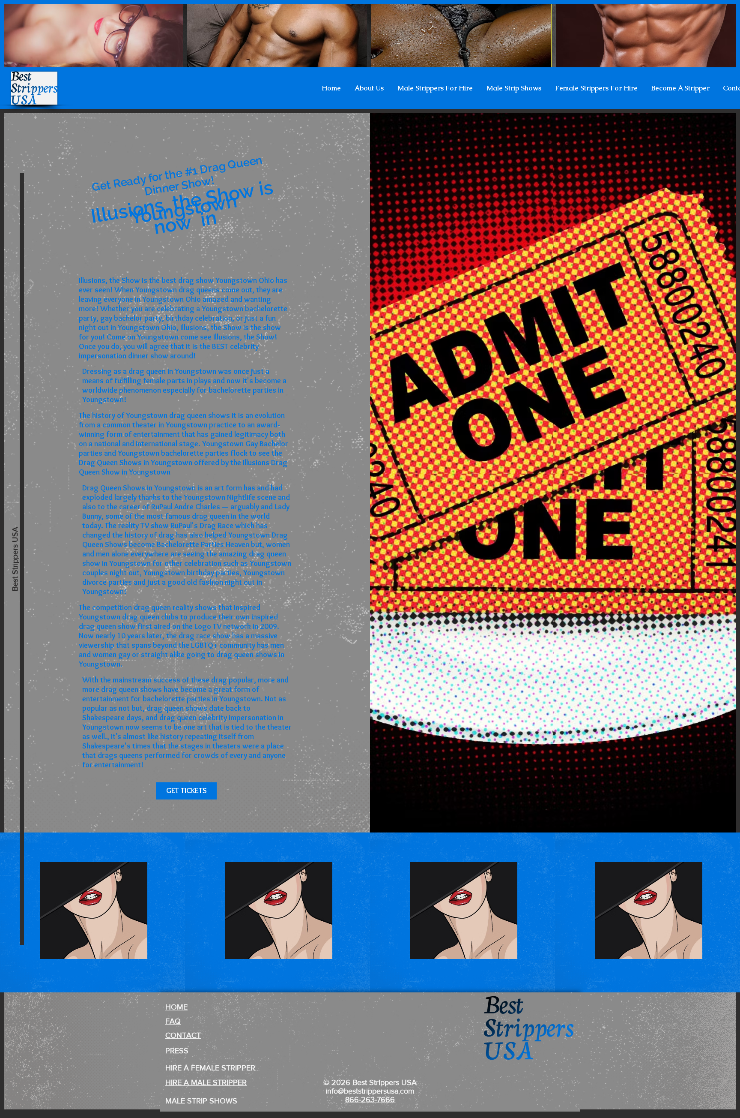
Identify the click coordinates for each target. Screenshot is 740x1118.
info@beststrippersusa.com (370, 1091)
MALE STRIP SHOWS (201, 1101)
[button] (369, 88)
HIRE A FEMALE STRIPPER (210, 1068)
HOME (176, 1007)
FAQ (173, 1021)
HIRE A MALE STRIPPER (206, 1082)
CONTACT (183, 1035)
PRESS (176, 1050)
